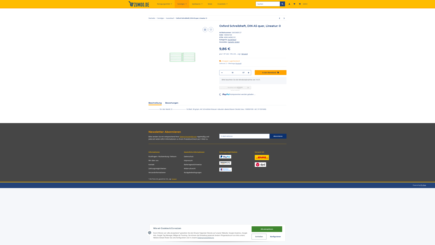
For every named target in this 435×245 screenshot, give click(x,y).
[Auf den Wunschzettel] (210, 29)
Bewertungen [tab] (171, 103)
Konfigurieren (275, 237)
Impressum (188, 160)
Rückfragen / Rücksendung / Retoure (162, 156)
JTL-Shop (423, 185)
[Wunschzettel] (294, 4)
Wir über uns (153, 160)
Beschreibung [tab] (155, 103)
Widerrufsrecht (190, 168)
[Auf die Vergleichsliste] (205, 29)
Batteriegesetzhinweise (193, 164)
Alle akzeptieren (267, 229)
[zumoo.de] (139, 4)
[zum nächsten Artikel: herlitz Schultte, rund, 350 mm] (284, 18)
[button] (289, 4)
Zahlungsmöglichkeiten (157, 168)
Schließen (259, 237)
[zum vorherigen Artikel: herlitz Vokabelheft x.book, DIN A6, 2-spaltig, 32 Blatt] (279, 18)
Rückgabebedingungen (193, 172)
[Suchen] (282, 3)
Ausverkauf (232, 40)
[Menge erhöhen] (248, 72)
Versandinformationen (157, 172)
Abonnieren (278, 136)
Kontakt (151, 164)
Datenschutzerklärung (188, 137)
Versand (244, 54)
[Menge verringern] (221, 72)
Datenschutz (188, 156)
